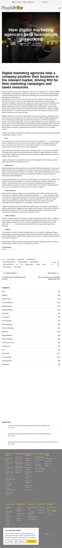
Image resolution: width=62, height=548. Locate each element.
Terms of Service (47, 541)
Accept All (31, 541)
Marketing (5, 331)
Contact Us (50, 514)
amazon (41, 195)
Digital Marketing (37, 45)
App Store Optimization (38, 465)
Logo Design (48, 458)
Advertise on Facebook (28, 459)
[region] (21, 536)
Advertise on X (29, 490)
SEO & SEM (5, 353)
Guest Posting (39, 471)
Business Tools (6, 299)
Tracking (38, 264)
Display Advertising (7, 310)
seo (21, 264)
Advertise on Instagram (28, 464)
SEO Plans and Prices (39, 460)
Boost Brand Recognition (9, 484)
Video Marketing (6, 360)
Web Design (48, 461)
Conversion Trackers (31, 512)
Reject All (21, 541)
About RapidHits (51, 507)
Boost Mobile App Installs (10, 480)
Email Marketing (6, 320)
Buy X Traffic (9, 476)
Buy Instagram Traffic (9, 468)
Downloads (5, 313)
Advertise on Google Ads (18, 458)
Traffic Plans (9, 512)
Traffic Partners (8, 520)
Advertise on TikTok (28, 477)
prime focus (12, 224)
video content (17, 267)
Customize (10, 541)
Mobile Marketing (7, 335)
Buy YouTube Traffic (9, 464)
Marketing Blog (32, 519)
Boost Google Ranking (9, 493)
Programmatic (6, 346)
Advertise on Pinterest (28, 486)
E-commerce (5, 317)
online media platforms (8, 264)
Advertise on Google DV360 (19, 462)
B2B (3, 291)
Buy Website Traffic (9, 459)
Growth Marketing (7, 324)
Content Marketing (7, 302)
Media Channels (8, 515)
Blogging (4, 295)
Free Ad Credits (17, 2)
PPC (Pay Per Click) (8, 342)
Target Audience (29, 264)
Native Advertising (7, 339)
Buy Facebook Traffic (9, 473)
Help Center (40, 507)
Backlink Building (39, 468)
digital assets (21, 259)
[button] (44, 2)
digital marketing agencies (9, 262)
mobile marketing (34, 262)
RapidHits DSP (8, 508)
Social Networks (6, 357)
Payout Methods (19, 519)
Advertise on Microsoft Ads (19, 467)
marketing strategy (22, 262)
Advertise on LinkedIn (28, 473)
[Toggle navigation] (50, 8)
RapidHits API (41, 510)
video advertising (7, 267)
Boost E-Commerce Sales (10, 489)
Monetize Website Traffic (19, 509)
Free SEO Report (39, 457)
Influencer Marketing (8, 328)
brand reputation (11, 259)
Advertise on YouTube (28, 468)
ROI (3, 350)
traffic (44, 264)
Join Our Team (51, 511)
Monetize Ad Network (20, 514)
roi (17, 264)
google (47, 141)
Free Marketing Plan (29, 2)
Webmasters (5, 364)
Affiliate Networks (32, 516)
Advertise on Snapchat (28, 481)
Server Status (41, 512)
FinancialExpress (11, 249)
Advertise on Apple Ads (18, 471)
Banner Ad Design (47, 464)
